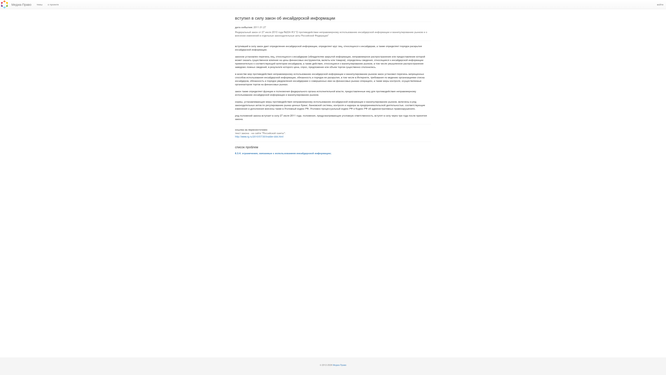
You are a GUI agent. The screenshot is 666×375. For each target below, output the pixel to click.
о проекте (53, 4)
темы (39, 4)
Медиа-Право (21, 4)
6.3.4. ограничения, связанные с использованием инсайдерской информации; (283, 153)
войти (660, 4)
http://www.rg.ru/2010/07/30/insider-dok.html (259, 136)
